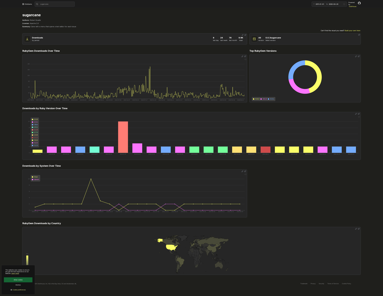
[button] (18, 290)
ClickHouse (352, 6)
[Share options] (243, 35)
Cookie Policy (346, 283)
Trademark (303, 283)
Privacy (313, 283)
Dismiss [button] (18, 285)
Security (321, 283)
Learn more (15, 273)
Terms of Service (333, 283)
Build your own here (352, 31)
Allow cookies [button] (18, 280)
